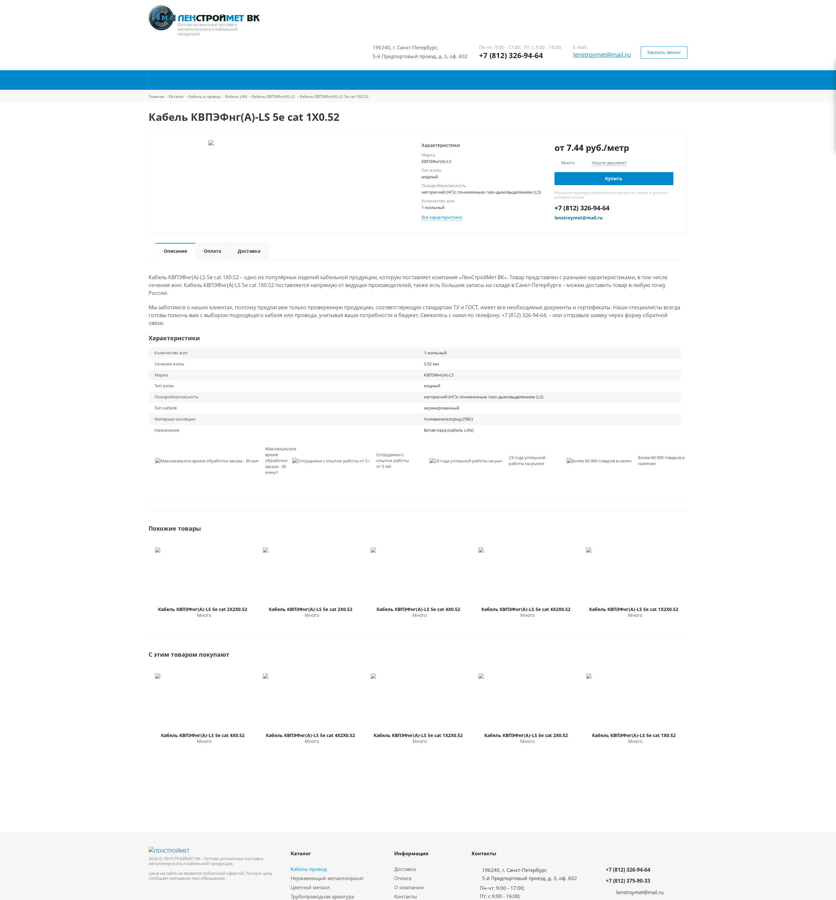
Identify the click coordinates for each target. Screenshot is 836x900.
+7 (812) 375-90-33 (628, 880)
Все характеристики (442, 217)
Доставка (405, 869)
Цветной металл (310, 887)
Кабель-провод (309, 869)
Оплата (402, 878)
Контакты (405, 896)
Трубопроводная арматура (322, 896)
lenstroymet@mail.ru (602, 54)
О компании (409, 887)
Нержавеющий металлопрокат (327, 878)
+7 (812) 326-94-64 (511, 55)
